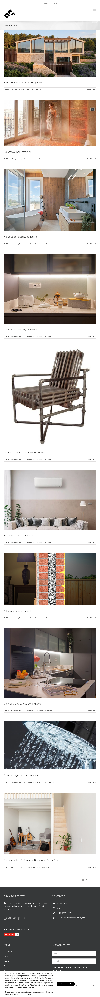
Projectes (8, 951)
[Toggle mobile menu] (94, 10)
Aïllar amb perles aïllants (18, 611)
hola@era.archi (63, 903)
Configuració (26, 994)
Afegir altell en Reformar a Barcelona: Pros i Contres (33, 860)
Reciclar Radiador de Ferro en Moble (24, 452)
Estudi (7, 956)
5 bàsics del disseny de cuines (20, 329)
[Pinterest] (25, 918)
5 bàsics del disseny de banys (20, 237)
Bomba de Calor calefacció (19, 535)
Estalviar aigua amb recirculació (21, 775)
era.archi (61, 908)
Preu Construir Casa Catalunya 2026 (23, 82)
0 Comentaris (36, 89)
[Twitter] (14, 918)
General (27, 89)
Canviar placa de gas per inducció (23, 703)
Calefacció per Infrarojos (18, 152)
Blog (6, 966)
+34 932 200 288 (64, 913)
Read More (91, 89)
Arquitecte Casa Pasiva (35, 244)
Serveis (7, 961)
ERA (7, 89)
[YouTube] (9, 918)
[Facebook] (19, 918)
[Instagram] (5, 918)
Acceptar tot (66, 984)
